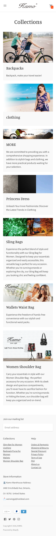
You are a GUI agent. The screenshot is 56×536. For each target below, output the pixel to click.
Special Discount (38, 451)
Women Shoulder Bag (23, 366)
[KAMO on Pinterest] (14, 519)
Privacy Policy (37, 454)
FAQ (33, 460)
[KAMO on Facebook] (5, 519)
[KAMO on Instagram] (18, 519)
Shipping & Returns (40, 447)
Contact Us (36, 467)
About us (35, 464)
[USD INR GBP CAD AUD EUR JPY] (5, 511)
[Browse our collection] (28, 47)
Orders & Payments (40, 444)
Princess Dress (17, 198)
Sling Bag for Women (12, 444)
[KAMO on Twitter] (9, 519)
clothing (13, 117)
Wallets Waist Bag (20, 307)
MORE (11, 144)
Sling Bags (14, 241)
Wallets (6, 457)
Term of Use (36, 457)
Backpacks (14, 68)
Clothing (7, 447)
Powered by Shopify (11, 530)
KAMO (19, 526)
